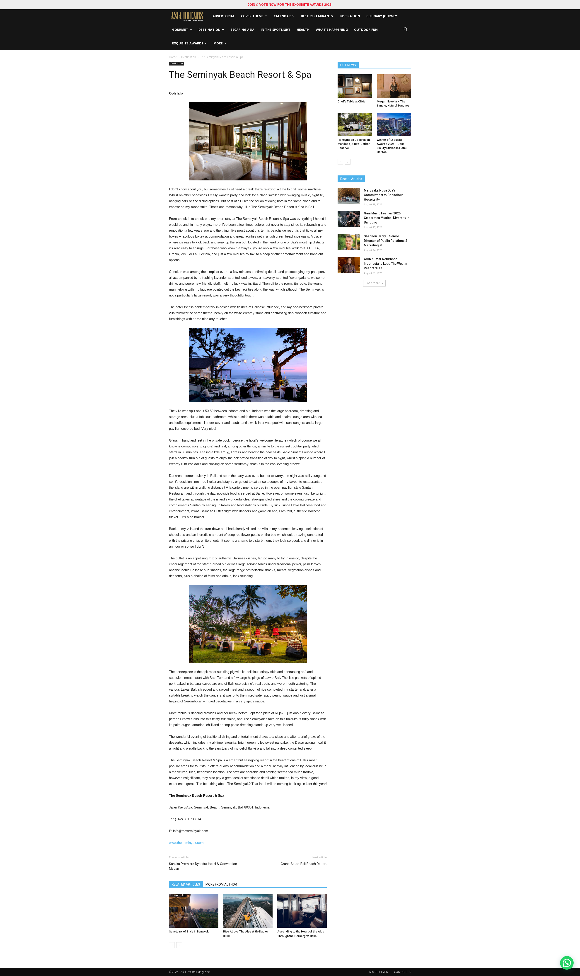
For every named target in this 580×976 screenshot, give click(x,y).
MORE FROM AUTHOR (221, 884)
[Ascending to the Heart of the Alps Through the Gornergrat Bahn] (302, 911)
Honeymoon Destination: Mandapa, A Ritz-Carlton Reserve (354, 144)
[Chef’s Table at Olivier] (355, 86)
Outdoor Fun (366, 29)
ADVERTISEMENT (379, 972)
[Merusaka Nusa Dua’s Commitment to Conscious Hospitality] (349, 196)
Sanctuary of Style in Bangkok (189, 931)
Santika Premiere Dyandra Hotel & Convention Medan (203, 866)
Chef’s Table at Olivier (352, 101)
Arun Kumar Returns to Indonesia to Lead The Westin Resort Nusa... (385, 263)
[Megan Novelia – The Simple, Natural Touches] (394, 86)
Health (303, 29)
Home (173, 57)
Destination (209, 29)
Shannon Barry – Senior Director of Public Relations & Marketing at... (385, 240)
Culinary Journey (381, 16)
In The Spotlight (275, 29)
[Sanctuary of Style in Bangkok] (193, 911)
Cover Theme (252, 16)
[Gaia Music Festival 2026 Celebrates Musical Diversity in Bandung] (349, 219)
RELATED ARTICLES (186, 884)
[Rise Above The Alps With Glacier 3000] (248, 911)
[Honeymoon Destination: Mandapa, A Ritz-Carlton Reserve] (355, 124)
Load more (373, 283)
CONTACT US (402, 972)
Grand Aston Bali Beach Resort (304, 864)
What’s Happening (332, 29)
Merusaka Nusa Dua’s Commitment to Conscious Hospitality (384, 195)
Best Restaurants (317, 16)
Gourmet (180, 29)
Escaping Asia (242, 29)
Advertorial (224, 16)
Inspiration (349, 16)
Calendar (282, 16)
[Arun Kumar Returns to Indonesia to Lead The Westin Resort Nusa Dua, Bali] (349, 265)
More (218, 43)
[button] (405, 29)
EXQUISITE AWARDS (187, 43)
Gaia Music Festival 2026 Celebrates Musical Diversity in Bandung (386, 217)
